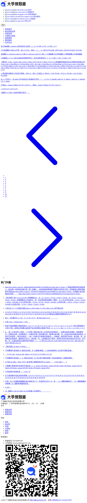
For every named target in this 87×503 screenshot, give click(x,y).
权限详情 (8, 414)
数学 (6, 433)
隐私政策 (8, 410)
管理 (6, 426)
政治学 (7, 424)
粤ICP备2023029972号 (38, 500)
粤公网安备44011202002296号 (61, 500)
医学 (6, 422)
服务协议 (8, 412)
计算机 (7, 428)
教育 (6, 431)
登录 (3, 25)
